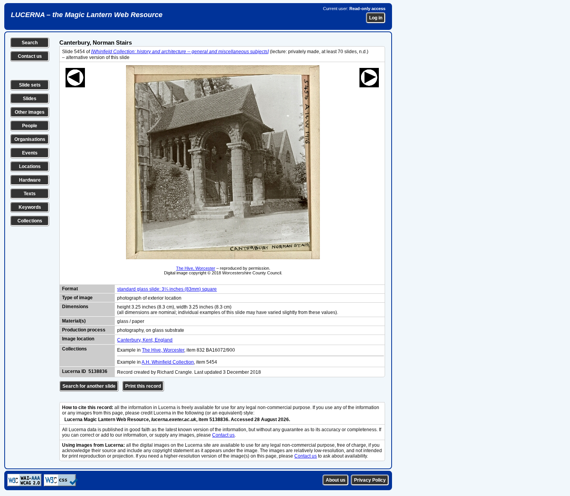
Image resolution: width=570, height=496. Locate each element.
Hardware (30, 180)
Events (30, 153)
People (29, 125)
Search (30, 42)
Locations (30, 166)
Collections (29, 221)
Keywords (30, 207)
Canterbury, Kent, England (145, 340)
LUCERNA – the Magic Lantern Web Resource (86, 15)
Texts (30, 193)
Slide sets (30, 85)
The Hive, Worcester (195, 268)
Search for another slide (89, 386)
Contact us (30, 56)
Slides (29, 98)
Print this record (143, 386)
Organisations (29, 139)
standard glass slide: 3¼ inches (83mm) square (167, 289)
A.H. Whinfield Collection (168, 362)
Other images (30, 112)
